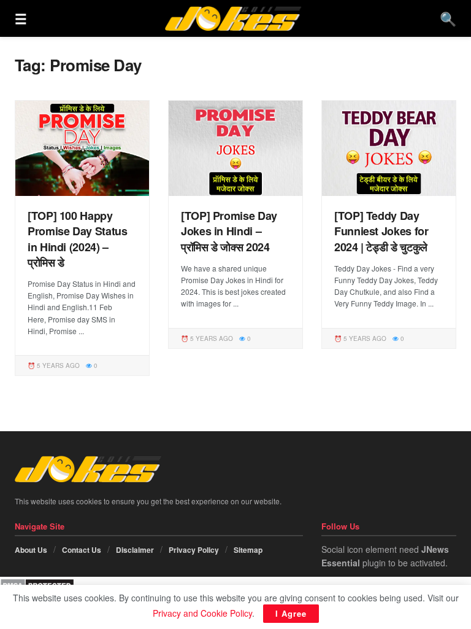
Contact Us (81, 549)
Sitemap (248, 549)
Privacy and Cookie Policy (202, 613)
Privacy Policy (194, 549)
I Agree (291, 613)
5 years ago (57, 365)
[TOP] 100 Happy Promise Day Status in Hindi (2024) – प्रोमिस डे (78, 239)
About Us (31, 549)
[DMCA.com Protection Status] (37, 583)
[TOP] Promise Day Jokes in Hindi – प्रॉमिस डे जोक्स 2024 (229, 231)
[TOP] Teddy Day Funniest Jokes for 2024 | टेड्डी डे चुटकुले (381, 231)
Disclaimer (135, 549)
